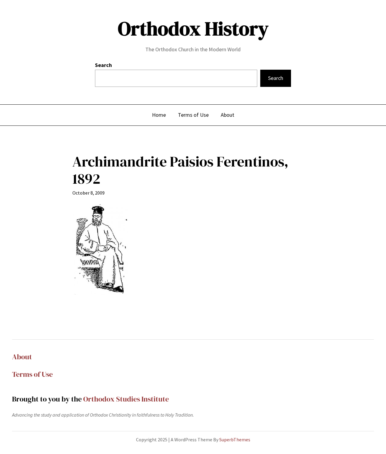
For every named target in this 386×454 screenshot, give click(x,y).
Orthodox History (193, 28)
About (22, 357)
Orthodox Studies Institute (126, 399)
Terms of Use (32, 374)
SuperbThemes (234, 440)
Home (159, 114)
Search (103, 65)
